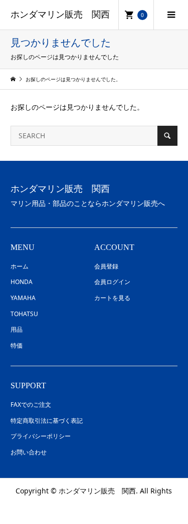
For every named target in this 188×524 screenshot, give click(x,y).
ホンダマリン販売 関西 (60, 15)
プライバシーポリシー (41, 436)
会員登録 (106, 266)
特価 (17, 345)
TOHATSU (24, 314)
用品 (17, 329)
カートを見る (112, 298)
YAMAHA (23, 298)
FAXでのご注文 (31, 404)
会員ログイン (112, 282)
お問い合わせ (29, 452)
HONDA (22, 282)
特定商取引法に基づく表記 (47, 420)
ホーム (20, 266)
